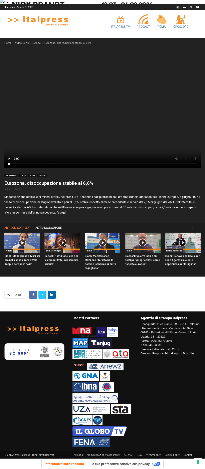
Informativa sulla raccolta (64, 464)
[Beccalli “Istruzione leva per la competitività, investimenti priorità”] (62, 243)
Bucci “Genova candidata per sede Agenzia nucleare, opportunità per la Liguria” (182, 260)
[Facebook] (171, 7)
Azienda (78, 455)
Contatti (188, 455)
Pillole (32, 175)
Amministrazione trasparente (103, 455)
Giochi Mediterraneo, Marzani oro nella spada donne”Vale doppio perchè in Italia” (22, 260)
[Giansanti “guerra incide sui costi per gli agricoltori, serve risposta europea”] (142, 243)
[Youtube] (198, 7)
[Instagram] (178, 7)
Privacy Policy (153, 455)
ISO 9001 (129, 455)
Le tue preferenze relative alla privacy (120, 464)
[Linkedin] (184, 7)
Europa (36, 43)
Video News (22, 43)
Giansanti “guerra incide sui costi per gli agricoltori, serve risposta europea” (142, 260)
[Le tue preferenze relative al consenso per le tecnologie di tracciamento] (198, 462)
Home (7, 43)
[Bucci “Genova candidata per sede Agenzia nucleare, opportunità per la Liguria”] (183, 243)
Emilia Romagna (53, 251)
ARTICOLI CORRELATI (17, 227)
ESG (140, 455)
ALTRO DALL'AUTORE (48, 227)
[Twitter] (191, 7)
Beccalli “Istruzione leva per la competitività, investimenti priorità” (61, 260)
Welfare (42, 175)
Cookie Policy (172, 455)
